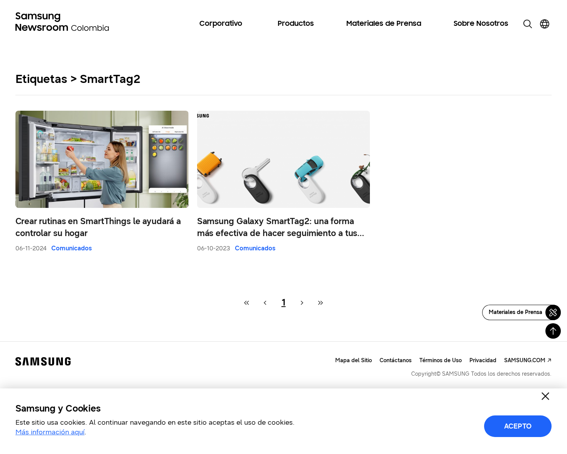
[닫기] (545, 396)
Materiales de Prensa (383, 24)
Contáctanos (396, 360)
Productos (296, 24)
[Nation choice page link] (545, 24)
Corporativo (220, 24)
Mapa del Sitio (353, 360)
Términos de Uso (440, 360)
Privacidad (482, 360)
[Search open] (528, 24)
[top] (553, 331)
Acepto (518, 426)
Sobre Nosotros (481, 24)
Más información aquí (49, 432)
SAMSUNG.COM (524, 360)
